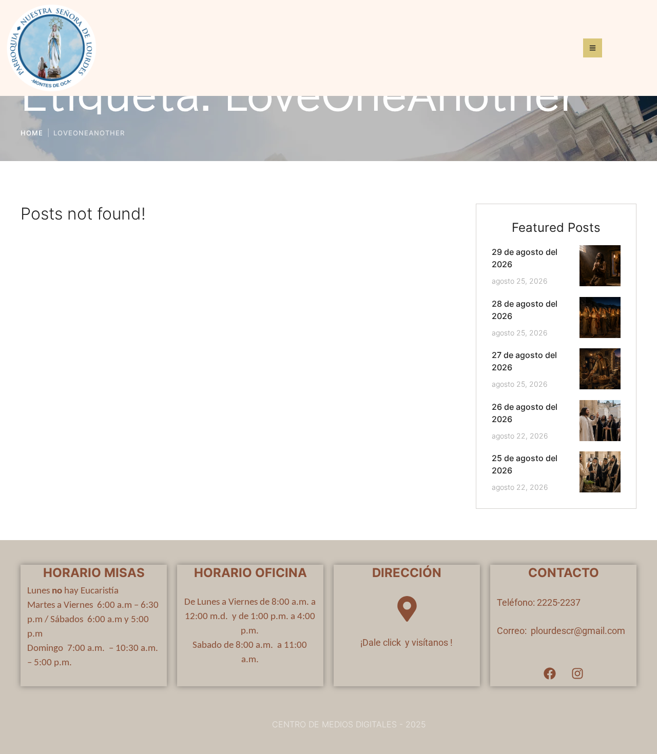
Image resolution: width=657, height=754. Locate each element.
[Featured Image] (600, 265)
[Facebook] (550, 673)
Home (32, 133)
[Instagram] (577, 673)
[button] (629, 710)
